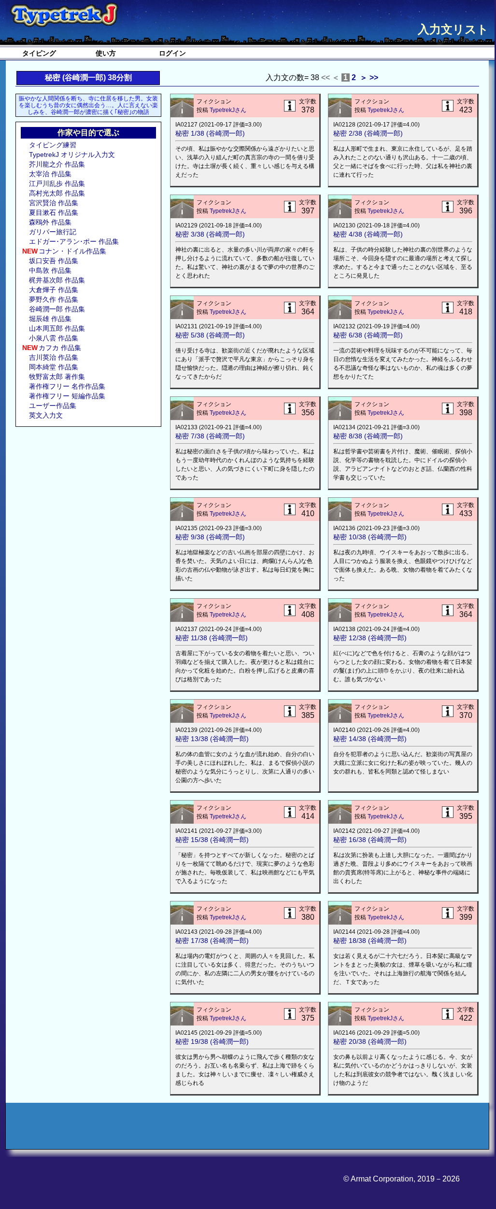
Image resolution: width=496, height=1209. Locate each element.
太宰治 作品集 (50, 174)
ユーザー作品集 (52, 405)
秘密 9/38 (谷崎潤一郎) (210, 537)
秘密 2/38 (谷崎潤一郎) (368, 133)
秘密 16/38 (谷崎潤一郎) (370, 839)
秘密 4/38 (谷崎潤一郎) (368, 234)
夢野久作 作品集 (53, 299)
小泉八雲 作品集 (53, 338)
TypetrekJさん (228, 110)
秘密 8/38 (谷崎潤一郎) (368, 436)
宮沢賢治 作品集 (53, 203)
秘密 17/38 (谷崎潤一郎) (212, 940)
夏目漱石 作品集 (53, 212)
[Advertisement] (87, 494)
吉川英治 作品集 (53, 357)
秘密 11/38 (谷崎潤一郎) (211, 638)
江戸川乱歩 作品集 (57, 183)
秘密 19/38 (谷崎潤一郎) (212, 1041)
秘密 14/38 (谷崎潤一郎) (370, 739)
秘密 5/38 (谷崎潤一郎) (210, 335)
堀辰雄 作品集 (50, 319)
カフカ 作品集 (60, 347)
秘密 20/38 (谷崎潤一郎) (370, 1041)
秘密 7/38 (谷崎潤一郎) (210, 436)
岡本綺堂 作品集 (53, 367)
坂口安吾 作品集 (53, 261)
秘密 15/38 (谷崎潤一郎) (212, 839)
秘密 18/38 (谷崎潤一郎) (370, 940)
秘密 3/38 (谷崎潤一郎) (210, 234)
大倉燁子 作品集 (53, 290)
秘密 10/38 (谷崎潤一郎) (370, 537)
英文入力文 (46, 415)
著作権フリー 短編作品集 (67, 396)
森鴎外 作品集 (50, 222)
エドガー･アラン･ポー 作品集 (74, 241)
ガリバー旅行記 (52, 232)
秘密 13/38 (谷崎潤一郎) (212, 739)
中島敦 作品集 (50, 270)
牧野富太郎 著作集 (57, 376)
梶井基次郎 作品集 (57, 280)
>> (373, 77)
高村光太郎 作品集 (57, 193)
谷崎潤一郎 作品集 (57, 309)
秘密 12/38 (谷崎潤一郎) (370, 638)
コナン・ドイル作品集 (72, 251)
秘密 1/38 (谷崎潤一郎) (210, 133)
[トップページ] (64, 15)
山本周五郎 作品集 (57, 328)
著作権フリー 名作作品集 (67, 386)
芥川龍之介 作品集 (57, 164)
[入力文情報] (290, 106)
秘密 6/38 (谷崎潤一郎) (368, 335)
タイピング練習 (52, 145)
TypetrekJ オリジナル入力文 (72, 154)
